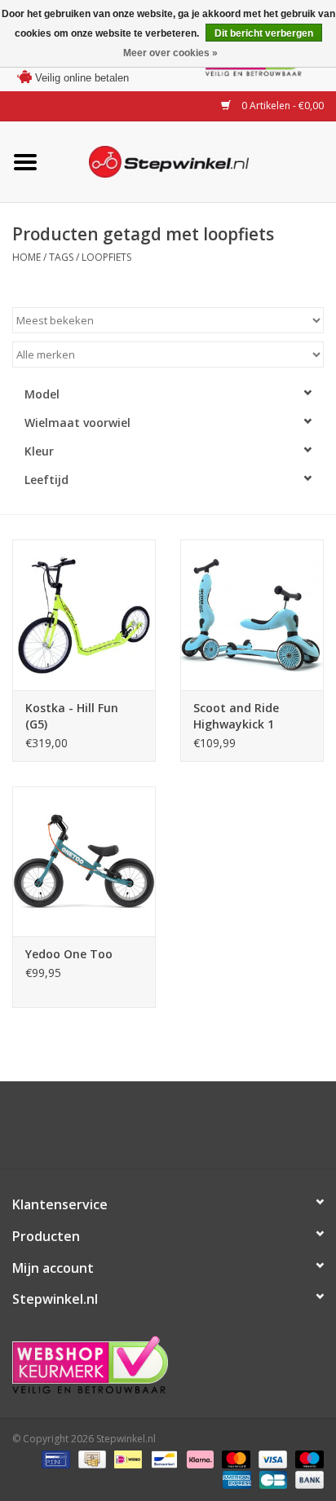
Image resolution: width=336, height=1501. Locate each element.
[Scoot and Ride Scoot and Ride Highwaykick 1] (252, 614)
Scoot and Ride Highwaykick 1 (236, 716)
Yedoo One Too (69, 954)
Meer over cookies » (170, 53)
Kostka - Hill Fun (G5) (71, 716)
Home (26, 257)
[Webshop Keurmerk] (168, 1364)
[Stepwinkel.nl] (193, 160)
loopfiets (106, 257)
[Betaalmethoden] (54, 1458)
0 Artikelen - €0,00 (281, 105)
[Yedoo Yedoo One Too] (84, 861)
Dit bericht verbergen (263, 33)
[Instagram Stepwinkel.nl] (183, 1131)
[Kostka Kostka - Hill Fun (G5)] (84, 614)
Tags (61, 257)
